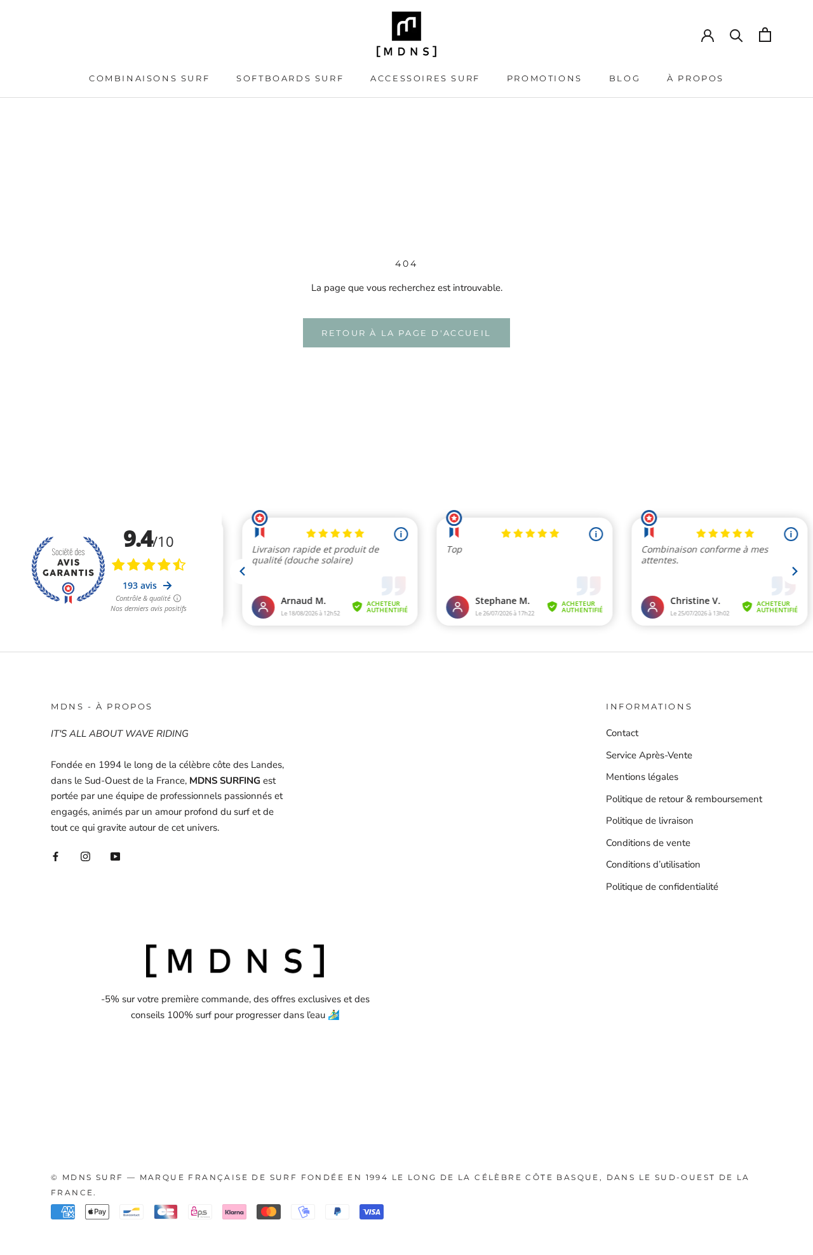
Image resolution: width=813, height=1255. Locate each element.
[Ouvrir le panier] (765, 34)
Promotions (544, 78)
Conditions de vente (648, 842)
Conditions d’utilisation (653, 864)
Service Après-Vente (649, 755)
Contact (622, 733)
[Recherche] (736, 34)
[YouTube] (115, 856)
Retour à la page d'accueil (406, 333)
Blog (624, 78)
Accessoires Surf (425, 78)
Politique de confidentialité (662, 886)
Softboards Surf (290, 78)
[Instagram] (85, 856)
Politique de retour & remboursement (684, 799)
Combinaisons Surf (149, 78)
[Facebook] (55, 856)
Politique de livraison (650, 820)
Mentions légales (642, 776)
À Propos (695, 78)
